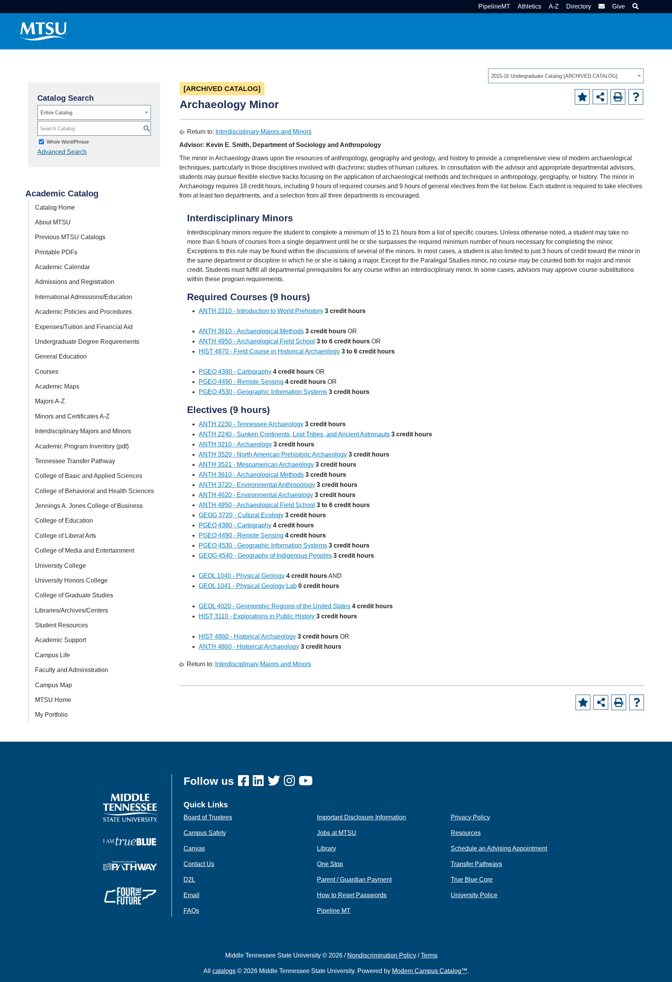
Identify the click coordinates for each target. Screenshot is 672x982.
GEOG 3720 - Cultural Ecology (241, 515)
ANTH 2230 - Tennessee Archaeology (251, 424)
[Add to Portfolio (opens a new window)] (582, 97)
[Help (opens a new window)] (635, 97)
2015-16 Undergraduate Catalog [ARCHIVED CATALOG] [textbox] (554, 76)
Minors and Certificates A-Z (72, 416)
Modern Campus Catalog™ (429, 971)
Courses (46, 371)
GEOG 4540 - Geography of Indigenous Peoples (265, 555)
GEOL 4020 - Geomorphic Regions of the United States (274, 606)
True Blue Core (472, 879)
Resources (466, 833)
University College (60, 565)
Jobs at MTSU (336, 833)
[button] (634, 6)
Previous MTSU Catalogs (70, 237)
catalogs (224, 971)
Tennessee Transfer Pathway (75, 461)
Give (618, 6)
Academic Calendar (62, 267)
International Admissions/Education (83, 297)
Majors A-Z (50, 401)
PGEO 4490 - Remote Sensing (241, 381)
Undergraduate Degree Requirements (87, 341)
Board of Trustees (208, 817)
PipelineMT (494, 6)
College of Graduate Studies (74, 595)
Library (326, 848)
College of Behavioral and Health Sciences (94, 491)
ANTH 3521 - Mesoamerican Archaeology (256, 464)
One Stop (330, 864)
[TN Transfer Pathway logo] (130, 865)
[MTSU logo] (130, 807)
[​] (245, 781)
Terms (429, 955)
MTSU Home (53, 700)
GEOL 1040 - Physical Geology (242, 575)
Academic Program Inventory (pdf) (82, 446)
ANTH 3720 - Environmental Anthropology (257, 484)
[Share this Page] (600, 96)
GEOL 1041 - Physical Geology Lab (248, 586)
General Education (61, 356)
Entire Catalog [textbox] (56, 113)
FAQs (191, 910)
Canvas (194, 848)
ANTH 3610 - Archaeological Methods (251, 331)
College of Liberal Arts (65, 535)
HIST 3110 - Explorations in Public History (257, 616)
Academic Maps (57, 386)
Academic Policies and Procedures (83, 311)
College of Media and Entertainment (84, 550)
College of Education (64, 520)
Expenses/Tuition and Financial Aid (84, 327)
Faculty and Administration (71, 670)
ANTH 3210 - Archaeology (235, 444)
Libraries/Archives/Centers (71, 610)
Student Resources (61, 625)
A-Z (554, 6)
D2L (189, 879)
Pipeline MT (333, 910)
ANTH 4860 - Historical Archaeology (249, 646)
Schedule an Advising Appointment (499, 848)
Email (192, 895)
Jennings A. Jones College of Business (89, 505)
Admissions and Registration (74, 281)
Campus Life (52, 655)
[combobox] (566, 75)
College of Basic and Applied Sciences (88, 476)
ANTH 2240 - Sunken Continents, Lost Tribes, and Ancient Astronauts (294, 434)
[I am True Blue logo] (130, 841)
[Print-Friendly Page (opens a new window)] (618, 97)
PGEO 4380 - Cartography (235, 371)
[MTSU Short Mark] (43, 31)
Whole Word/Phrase (68, 142)
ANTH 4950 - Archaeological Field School (257, 341)
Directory (578, 6)
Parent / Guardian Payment (354, 879)
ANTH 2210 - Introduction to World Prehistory (261, 311)
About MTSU (53, 222)
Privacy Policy (470, 817)
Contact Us (199, 864)
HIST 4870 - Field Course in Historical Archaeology (269, 351)
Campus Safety (205, 833)
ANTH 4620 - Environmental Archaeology (256, 495)
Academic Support (60, 640)
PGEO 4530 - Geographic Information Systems (263, 392)
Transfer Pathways (476, 864)
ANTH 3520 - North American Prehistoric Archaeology (273, 454)
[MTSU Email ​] (601, 6)
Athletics (529, 6)
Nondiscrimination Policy (381, 955)
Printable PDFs (56, 252)
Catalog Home (55, 207)
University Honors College (71, 580)
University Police (474, 895)
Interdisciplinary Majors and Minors (83, 431)
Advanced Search (62, 152)
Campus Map (53, 685)
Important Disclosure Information (361, 817)
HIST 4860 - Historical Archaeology (247, 636)
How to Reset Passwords (352, 895)
